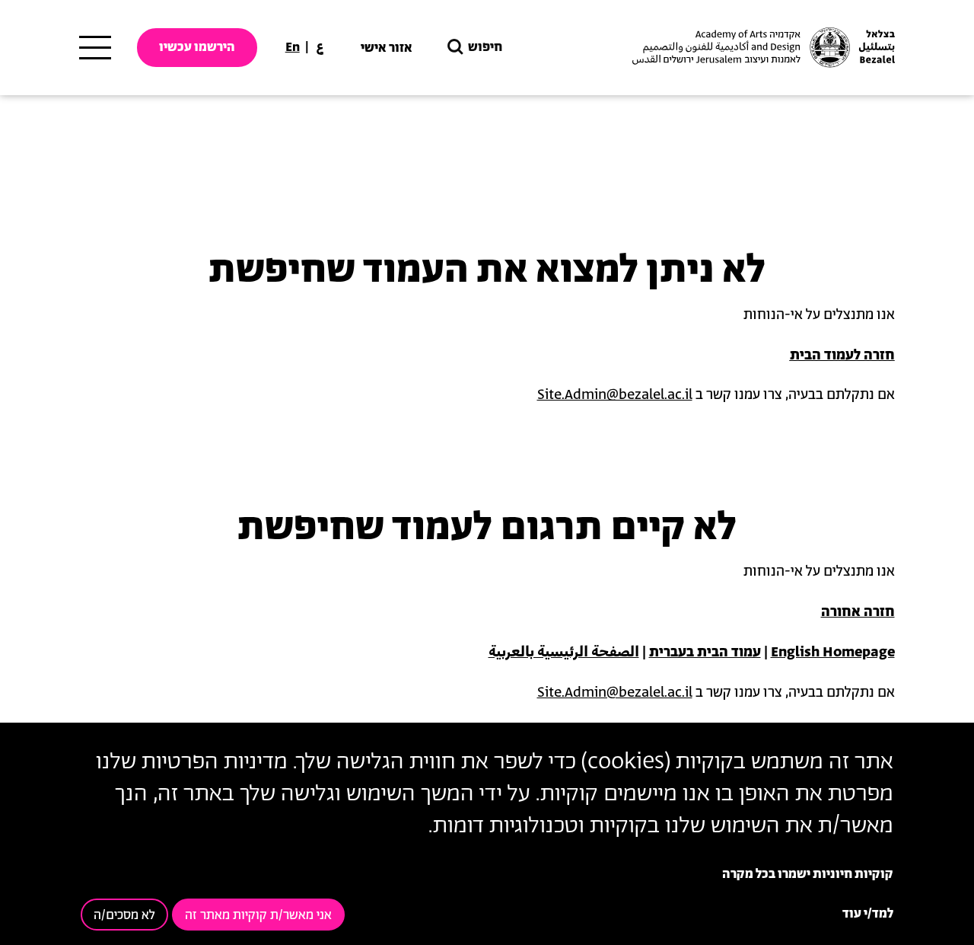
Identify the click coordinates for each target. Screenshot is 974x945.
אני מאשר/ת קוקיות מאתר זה (258, 915)
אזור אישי (386, 48)
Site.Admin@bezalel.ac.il (614, 395)
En (292, 47)
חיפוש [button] (485, 47)
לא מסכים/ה (124, 915)
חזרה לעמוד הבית (842, 356)
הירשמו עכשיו (197, 47)
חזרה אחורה (858, 612)
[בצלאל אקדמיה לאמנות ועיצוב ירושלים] (762, 47)
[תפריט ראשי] (95, 48)
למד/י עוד (867, 914)
